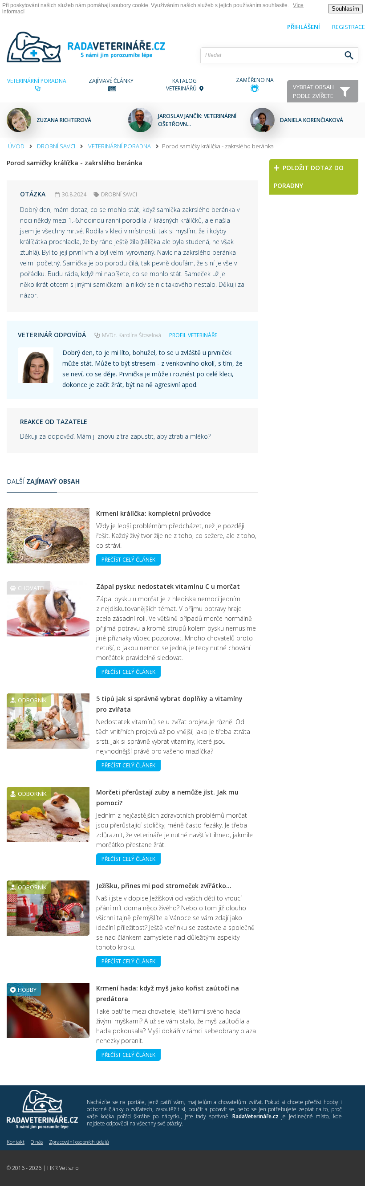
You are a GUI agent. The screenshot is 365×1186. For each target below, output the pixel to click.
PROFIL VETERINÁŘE (193, 335)
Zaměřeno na (255, 80)
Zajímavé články (112, 81)
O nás (37, 1141)
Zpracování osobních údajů (79, 1141)
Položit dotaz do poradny (309, 176)
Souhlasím (345, 8)
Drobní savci (56, 146)
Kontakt (15, 1141)
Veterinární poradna (38, 81)
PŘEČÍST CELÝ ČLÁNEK (128, 559)
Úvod (16, 146)
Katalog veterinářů (182, 84)
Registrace (348, 27)
